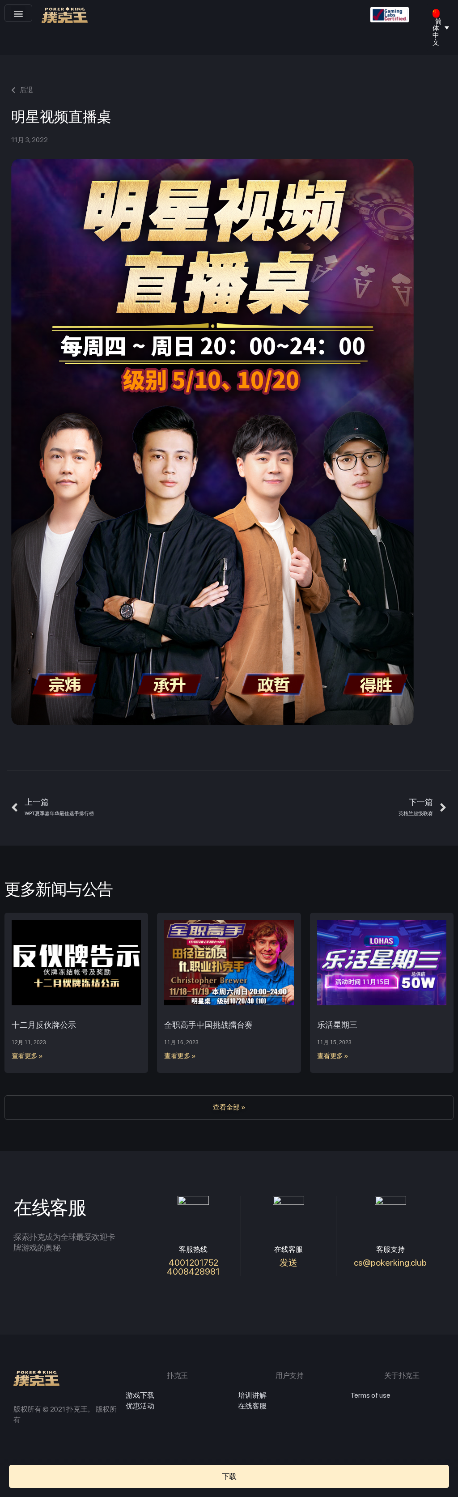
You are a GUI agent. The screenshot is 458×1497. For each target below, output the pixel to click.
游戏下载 (140, 1395)
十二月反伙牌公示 (44, 1024)
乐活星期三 (337, 1024)
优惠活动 (140, 1406)
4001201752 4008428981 (193, 1267)
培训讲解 (252, 1395)
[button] (18, 13)
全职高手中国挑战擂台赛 (208, 1024)
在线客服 (252, 1406)
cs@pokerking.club (390, 1262)
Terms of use (370, 1395)
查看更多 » (27, 1056)
